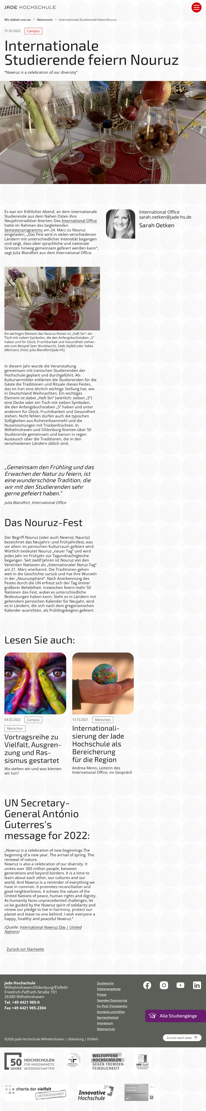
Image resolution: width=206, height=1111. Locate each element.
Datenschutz (106, 1029)
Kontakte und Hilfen (111, 1012)
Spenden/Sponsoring (112, 1000)
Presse (101, 994)
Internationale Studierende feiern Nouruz (88, 19)
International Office (79, 220)
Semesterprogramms (23, 230)
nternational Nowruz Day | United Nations (42, 929)
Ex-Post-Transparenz (112, 1006)
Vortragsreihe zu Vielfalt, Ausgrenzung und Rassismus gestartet (33, 748)
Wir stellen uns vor (17, 19)
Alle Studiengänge (178, 1015)
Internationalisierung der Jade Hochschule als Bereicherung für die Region (98, 743)
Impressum (105, 1023)
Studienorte (105, 983)
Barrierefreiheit (108, 1017)
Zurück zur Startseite (25, 949)
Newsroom (45, 19)
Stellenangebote (109, 989)
